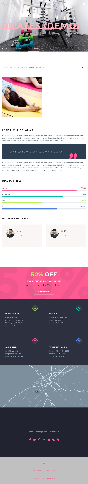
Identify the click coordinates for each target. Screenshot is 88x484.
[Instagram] (44, 463)
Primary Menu (84, 4)
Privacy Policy (50, 470)
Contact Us (37, 470)
